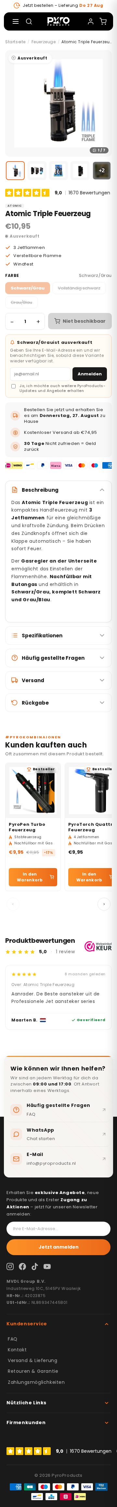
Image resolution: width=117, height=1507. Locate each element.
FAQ (13, 1339)
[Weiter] (104, 904)
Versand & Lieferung (32, 1360)
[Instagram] (10, 1266)
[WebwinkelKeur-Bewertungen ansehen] (98, 946)
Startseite (15, 42)
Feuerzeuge (44, 42)
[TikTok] (34, 1266)
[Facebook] (22, 1266)
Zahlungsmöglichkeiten (36, 1382)
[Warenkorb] (103, 21)
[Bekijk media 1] (15, 170)
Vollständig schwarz (79, 288)
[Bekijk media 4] (80, 170)
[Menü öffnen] (15, 21)
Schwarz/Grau (28, 288)
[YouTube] (47, 1266)
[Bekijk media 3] (58, 170)
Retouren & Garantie (33, 1371)
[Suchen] (28, 21)
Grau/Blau (21, 302)
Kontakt (17, 1349)
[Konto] (90, 21)
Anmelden (90, 374)
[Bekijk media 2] (36, 170)
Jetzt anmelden (59, 1247)
